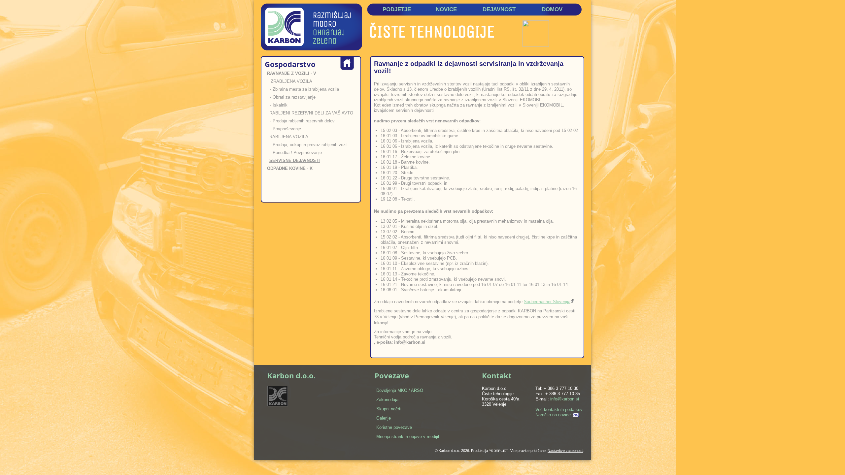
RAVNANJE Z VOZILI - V (291, 73)
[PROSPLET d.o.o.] (498, 451)
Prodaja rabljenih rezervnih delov (304, 120)
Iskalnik (280, 105)
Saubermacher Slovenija (547, 301)
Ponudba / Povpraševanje (297, 152)
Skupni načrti (388, 408)
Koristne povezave (394, 427)
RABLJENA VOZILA (288, 136)
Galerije (383, 418)
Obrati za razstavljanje (294, 97)
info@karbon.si (564, 398)
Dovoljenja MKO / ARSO (399, 390)
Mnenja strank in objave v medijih (408, 436)
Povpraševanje (287, 128)
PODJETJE (397, 9)
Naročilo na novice (553, 414)
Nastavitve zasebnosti (565, 451)
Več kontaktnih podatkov (559, 409)
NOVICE (446, 9)
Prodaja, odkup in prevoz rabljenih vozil (310, 144)
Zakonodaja (387, 399)
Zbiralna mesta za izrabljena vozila (306, 89)
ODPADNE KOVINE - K (290, 168)
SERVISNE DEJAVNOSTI (294, 160)
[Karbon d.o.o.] (311, 26)
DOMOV (552, 9)
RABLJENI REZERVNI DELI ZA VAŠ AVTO (311, 113)
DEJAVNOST (499, 9)
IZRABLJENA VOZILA (290, 81)
